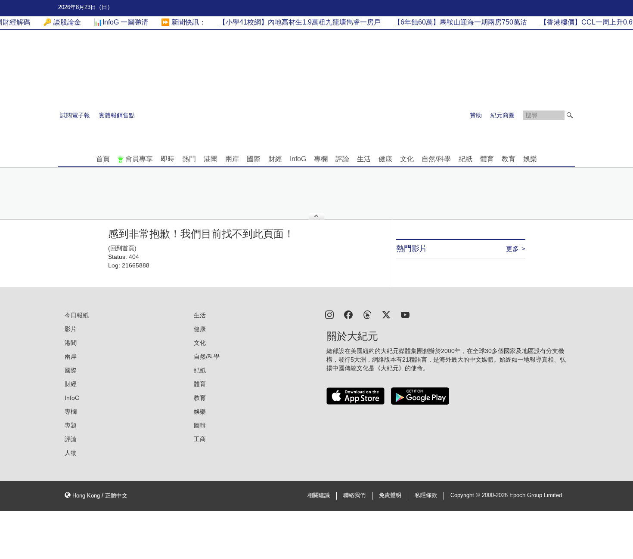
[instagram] (329, 314)
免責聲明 (390, 495)
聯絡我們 (354, 495)
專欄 (321, 159)
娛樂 (530, 159)
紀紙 (465, 159)
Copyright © (466, 495)
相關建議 (318, 495)
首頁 (103, 159)
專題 (71, 425)
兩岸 (232, 159)
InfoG (298, 159)
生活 (364, 159)
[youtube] (405, 314)
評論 (342, 159)
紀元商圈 (502, 115)
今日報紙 (77, 315)
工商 (200, 439)
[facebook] (348, 314)
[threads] (367, 314)
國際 (254, 159)
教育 (508, 159)
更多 (512, 248)
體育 (487, 159)
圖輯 (200, 425)
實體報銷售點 (117, 115)
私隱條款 (426, 495)
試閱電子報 (75, 115)
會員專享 (139, 159)
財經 (275, 159)
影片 (71, 329)
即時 (167, 159)
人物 (71, 452)
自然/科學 (436, 159)
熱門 (189, 159)
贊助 (476, 115)
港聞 (210, 159)
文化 (407, 159)
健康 (385, 159)
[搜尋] (569, 115)
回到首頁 (122, 248)
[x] (386, 314)
